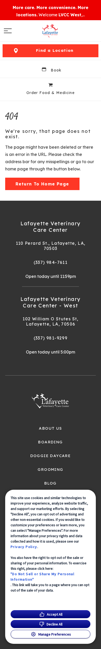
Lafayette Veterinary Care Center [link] (50, 226)
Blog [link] (50, 483)
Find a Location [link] (55, 50)
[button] (8, 30)
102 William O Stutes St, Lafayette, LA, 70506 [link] (50, 321)
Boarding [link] (50, 442)
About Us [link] (50, 428)
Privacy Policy (24, 546)
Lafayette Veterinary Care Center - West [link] (50, 302)
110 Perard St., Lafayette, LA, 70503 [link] (50, 246)
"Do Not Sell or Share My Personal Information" (42, 577)
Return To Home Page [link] (42, 183)
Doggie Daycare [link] (50, 455)
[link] (50, 31)
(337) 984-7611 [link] (51, 262)
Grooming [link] (50, 469)
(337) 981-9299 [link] (51, 338)
